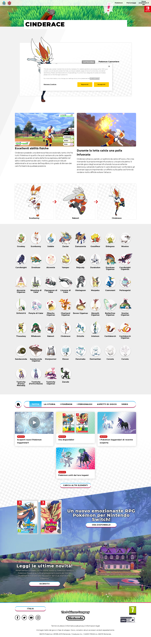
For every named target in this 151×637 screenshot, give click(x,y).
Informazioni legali (93, 626)
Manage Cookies (50, 84)
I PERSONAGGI (84, 404)
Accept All (101, 84)
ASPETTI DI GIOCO (107, 404)
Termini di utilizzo (58, 626)
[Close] (109, 66)
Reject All (84, 84)
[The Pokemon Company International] (75, 612)
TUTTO (35, 404)
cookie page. (94, 78)
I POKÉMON (66, 404)
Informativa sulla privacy (75, 626)
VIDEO (124, 404)
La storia (49, 404)
